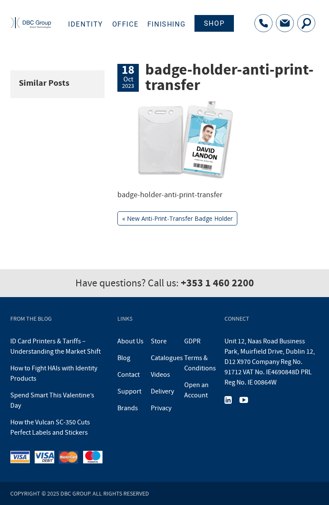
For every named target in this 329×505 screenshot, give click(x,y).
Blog (123, 358)
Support (129, 391)
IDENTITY (85, 24)
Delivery (162, 391)
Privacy (161, 408)
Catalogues (167, 358)
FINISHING (166, 24)
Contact (128, 374)
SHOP (214, 23)
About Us (130, 341)
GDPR (192, 341)
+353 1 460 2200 (217, 283)
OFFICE (125, 24)
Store (159, 341)
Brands (127, 408)
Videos (160, 374)
